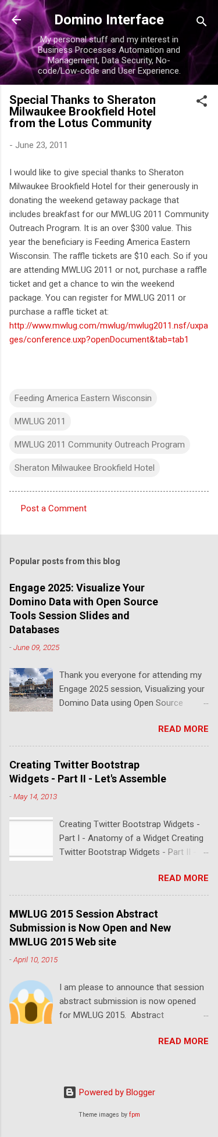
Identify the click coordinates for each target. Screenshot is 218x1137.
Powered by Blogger (116, 1092)
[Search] (202, 23)
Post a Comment (54, 508)
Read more (183, 729)
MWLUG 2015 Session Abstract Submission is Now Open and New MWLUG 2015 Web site (90, 928)
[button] (202, 103)
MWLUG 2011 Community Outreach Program (100, 444)
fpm (134, 1114)
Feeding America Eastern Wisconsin (83, 398)
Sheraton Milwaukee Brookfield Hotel (85, 468)
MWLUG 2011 (40, 421)
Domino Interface (109, 20)
